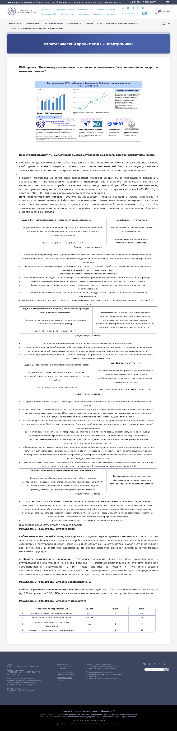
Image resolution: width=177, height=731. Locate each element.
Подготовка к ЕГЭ (48, 14)
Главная (13, 28)
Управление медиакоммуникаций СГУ (102, 666)
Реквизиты (97, 14)
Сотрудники (83, 14)
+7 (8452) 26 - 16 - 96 (16, 672)
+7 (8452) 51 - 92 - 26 (16, 684)
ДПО (99, 23)
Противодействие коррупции (64, 678)
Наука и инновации (53, 23)
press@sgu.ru (110, 668)
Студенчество (74, 23)
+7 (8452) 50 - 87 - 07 (15, 690)
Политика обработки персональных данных (66, 673)
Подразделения (67, 14)
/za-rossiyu (163, 11)
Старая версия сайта (106, 9)
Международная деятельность (122, 23)
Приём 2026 (46, 9)
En (169, 24)
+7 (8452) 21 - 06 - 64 (95, 678)
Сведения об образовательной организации (64, 666)
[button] (156, 8)
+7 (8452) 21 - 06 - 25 (95, 668)
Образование (32, 23)
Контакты (111, 14)
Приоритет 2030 (85, 9)
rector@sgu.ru (13, 674)
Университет (15, 23)
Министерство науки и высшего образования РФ (94, 711)
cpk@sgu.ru (30, 684)
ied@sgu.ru (30, 690)
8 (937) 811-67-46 (33, 672)
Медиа (89, 23)
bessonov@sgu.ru (112, 678)
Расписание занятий (65, 9)
